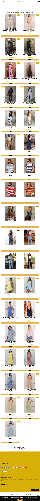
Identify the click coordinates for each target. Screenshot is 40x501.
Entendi (20, 499)
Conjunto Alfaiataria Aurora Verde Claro (29, 413)
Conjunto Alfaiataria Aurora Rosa (29, 389)
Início (2, 454)
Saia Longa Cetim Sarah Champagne (10, 150)
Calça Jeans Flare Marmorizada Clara (29, 245)
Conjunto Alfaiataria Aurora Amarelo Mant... (10, 413)
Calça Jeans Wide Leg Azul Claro (10, 269)
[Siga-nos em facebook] (4, 484)
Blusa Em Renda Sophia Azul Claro (10, 341)
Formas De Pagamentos (5, 461)
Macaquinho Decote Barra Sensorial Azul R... (10, 317)
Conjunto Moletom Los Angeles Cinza (29, 102)
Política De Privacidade (24, 459)
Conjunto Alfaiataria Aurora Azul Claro (10, 437)
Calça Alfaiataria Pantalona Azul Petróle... (10, 245)
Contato (21, 454)
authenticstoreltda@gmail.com (7, 477)
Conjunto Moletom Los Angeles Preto (10, 102)
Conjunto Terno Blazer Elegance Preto (29, 54)
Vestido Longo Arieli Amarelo (10, 365)
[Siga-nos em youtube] (6, 484)
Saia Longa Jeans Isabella (29, 150)
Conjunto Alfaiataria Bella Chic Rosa (10, 78)
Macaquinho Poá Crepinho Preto (29, 317)
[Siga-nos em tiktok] (8, 484)
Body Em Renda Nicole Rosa (29, 341)
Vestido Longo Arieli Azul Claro (10, 389)
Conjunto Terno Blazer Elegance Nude (29, 30)
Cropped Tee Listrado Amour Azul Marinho (29, 174)
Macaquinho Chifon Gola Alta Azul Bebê (29, 293)
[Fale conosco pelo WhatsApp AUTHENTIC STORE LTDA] (37, 496)
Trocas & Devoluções (5, 459)
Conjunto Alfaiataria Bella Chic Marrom (29, 78)
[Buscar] (39, 4)
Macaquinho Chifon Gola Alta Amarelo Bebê (10, 293)
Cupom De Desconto (4, 463)
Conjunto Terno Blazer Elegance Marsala (10, 54)
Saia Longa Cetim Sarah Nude (29, 126)
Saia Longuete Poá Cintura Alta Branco (10, 126)
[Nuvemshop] (20, 493)
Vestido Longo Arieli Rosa (29, 365)
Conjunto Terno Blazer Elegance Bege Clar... (10, 30)
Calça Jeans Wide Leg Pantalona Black (29, 269)
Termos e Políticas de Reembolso (26, 461)
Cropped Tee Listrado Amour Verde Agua (11, 174)
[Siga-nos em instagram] (2, 484)
